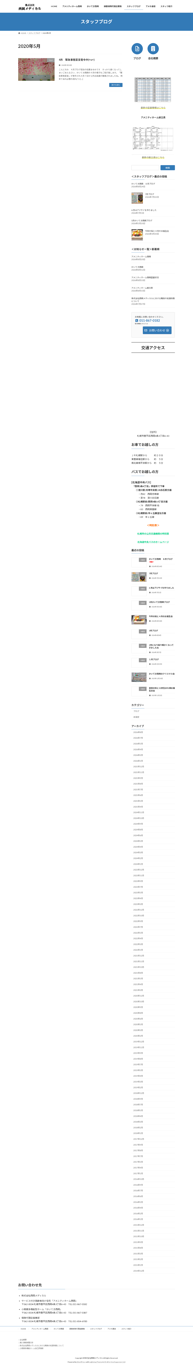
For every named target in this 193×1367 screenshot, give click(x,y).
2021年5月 (138, 978)
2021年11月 (138, 961)
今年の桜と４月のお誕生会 (157, 231)
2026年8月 (138, 732)
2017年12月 (138, 1139)
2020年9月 (138, 1007)
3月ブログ (153, 630)
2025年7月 (138, 789)
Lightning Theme (95, 1362)
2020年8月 (138, 1013)
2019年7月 (138, 1064)
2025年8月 (138, 784)
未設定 (136, 717)
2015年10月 (138, 1236)
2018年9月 (138, 1099)
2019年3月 (138, 1081)
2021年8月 (138, 973)
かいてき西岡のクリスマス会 (162, 673)
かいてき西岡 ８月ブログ (143, 184)
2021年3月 (138, 990)
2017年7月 (138, 1156)
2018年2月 (138, 1127)
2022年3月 (138, 944)
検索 (167, 167)
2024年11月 (138, 812)
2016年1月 (138, 1219)
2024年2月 (138, 858)
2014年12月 (138, 1270)
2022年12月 (138, 910)
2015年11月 (138, 1230)
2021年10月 (138, 967)
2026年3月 (138, 755)
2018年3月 (138, 1122)
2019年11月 (138, 1047)
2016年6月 (138, 1196)
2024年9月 (138, 824)
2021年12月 (138, 955)
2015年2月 (138, 1259)
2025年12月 (138, 766)
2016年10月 (138, 1179)
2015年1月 (138, 1265)
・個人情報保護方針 (25, 1343)
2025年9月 (138, 778)
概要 (25, 1340)
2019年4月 (138, 1076)
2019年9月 (138, 1053)
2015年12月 (138, 1225)
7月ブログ (149, 194)
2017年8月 (138, 1150)
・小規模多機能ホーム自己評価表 (31, 1348)
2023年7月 (138, 887)
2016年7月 (138, 1190)
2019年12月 (138, 1041)
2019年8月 (138, 1058)
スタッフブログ (96, 1329)
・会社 (20, 1340)
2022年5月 (138, 932)
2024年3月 (138, 852)
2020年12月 (138, 996)
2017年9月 (138, 1144)
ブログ (136, 711)
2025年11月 (138, 772)
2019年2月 (138, 1087)
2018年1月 (138, 1133)
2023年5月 (138, 892)
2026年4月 (138, 749)
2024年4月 (138, 847)
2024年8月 (138, 829)
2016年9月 (138, 1185)
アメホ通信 (112, 1329)
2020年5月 (138, 1024)
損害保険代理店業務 (77, 1329)
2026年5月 (138, 743)
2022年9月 (138, 921)
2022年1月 (138, 950)
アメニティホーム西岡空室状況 (145, 277)
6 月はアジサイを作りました (144, 210)
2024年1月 (138, 864)
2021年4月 (138, 984)
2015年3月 (138, 1253)
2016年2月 (138, 1213)
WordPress (81, 1362)
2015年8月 (138, 1248)
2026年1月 (138, 761)
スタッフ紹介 (126, 1329)
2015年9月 (138, 1242)
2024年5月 (138, 841)
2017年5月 (138, 1162)
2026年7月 (138, 738)
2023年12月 (138, 869)
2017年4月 (138, 1167)
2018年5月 (138, 1110)
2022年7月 (138, 927)
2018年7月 (138, 1104)
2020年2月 (138, 1036)
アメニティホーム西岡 (141, 256)
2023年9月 (138, 881)
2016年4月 (138, 1208)
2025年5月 (138, 801)
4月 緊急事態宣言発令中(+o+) (77, 59)
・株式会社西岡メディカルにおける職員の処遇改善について (41, 1345)
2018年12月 (138, 1093)
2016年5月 (138, 1202)
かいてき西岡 (137, 267)
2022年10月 (138, 915)
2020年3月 (138, 1030)
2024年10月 (138, 818)
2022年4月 (138, 938)
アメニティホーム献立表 (142, 288)
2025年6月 (138, 795)
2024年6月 (138, 835)
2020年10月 (138, 1001)
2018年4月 (138, 1116)
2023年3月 (138, 904)
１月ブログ (154, 659)
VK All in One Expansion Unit (114, 1362)
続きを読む (116, 85)
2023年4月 (138, 898)
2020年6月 (138, 1018)
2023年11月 (138, 875)
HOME (23, 1329)
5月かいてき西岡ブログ (141, 220)
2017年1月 (138, 1173)
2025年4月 (138, 806)
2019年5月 (138, 1070)
